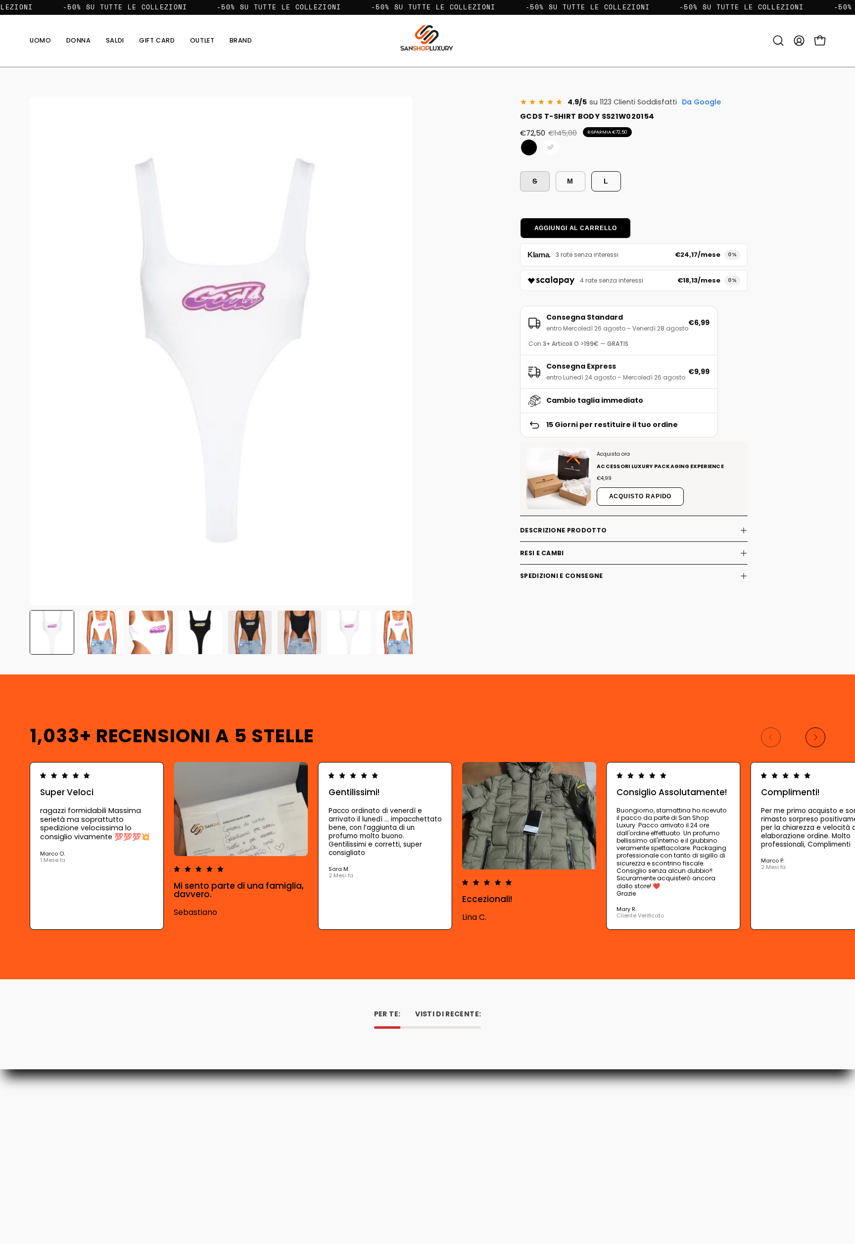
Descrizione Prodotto (563, 530)
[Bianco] (551, 147)
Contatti (288, 1108)
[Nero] (529, 147)
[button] (241, 41)
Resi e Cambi (542, 553)
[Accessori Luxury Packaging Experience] (558, 478)
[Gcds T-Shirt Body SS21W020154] (52, 632)
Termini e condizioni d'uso (317, 1150)
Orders (448, 1108)
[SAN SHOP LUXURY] (427, 40)
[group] (427, 846)
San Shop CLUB (299, 1164)
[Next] (815, 737)
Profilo (448, 1122)
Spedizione (292, 1136)
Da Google (701, 101)
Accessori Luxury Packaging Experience (660, 466)
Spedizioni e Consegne (561, 576)
